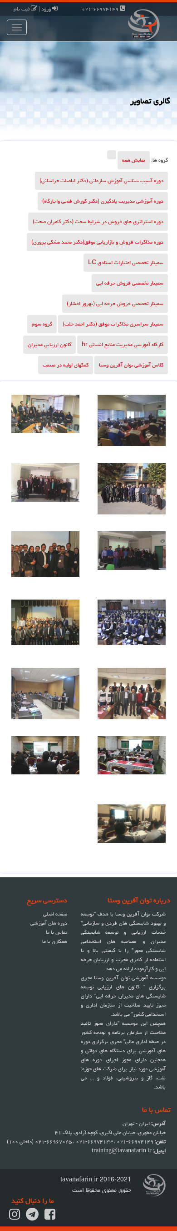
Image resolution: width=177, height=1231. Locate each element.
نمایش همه (133, 160)
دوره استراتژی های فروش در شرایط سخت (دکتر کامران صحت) (98, 221)
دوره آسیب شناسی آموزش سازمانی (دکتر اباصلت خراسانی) (101, 180)
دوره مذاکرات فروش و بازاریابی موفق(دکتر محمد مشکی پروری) (97, 242)
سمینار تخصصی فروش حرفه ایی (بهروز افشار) (115, 303)
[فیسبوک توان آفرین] (50, 1217)
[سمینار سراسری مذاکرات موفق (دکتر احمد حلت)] (132, 834)
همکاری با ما (54, 941)
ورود (46, 9)
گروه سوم (42, 324)
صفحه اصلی (55, 914)
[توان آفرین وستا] (132, 24)
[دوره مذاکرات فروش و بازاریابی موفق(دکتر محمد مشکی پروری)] (45, 492)
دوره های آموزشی (48, 923)
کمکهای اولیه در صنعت (65, 365)
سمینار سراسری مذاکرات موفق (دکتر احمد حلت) (113, 324)
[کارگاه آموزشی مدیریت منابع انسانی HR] (132, 697)
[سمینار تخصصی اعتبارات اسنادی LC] (132, 629)
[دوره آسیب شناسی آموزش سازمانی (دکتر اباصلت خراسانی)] (45, 765)
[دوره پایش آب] (132, 492)
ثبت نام (22, 9)
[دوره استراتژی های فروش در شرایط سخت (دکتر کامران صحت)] (132, 765)
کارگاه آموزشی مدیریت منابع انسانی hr (122, 344)
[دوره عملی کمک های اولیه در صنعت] (45, 697)
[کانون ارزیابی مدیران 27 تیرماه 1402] (45, 424)
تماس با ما (56, 932)
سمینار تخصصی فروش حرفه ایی (129, 283)
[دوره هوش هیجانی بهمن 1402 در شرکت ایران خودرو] (132, 424)
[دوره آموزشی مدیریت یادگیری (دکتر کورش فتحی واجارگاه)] (132, 560)
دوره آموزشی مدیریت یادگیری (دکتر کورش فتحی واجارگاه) (102, 201)
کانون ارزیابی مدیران (49, 344)
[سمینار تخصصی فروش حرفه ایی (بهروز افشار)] (45, 560)
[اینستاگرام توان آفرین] (14, 1217)
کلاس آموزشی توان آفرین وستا (131, 365)
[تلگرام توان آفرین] (32, 1217)
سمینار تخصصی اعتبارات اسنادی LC (125, 262)
